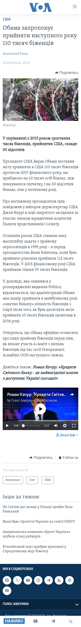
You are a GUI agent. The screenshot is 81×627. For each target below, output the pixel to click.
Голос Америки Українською (34, 400)
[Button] (67, 73)
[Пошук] (70, 621)
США (7, 20)
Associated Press (15, 54)
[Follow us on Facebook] (7, 580)
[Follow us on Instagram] (38, 580)
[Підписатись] (7, 591)
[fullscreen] (73, 425)
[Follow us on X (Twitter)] (17, 580)
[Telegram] (53, 621)
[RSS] (59, 580)
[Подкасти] (69, 580)
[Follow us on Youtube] (28, 580)
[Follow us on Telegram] (48, 580)
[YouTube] (36, 621)
